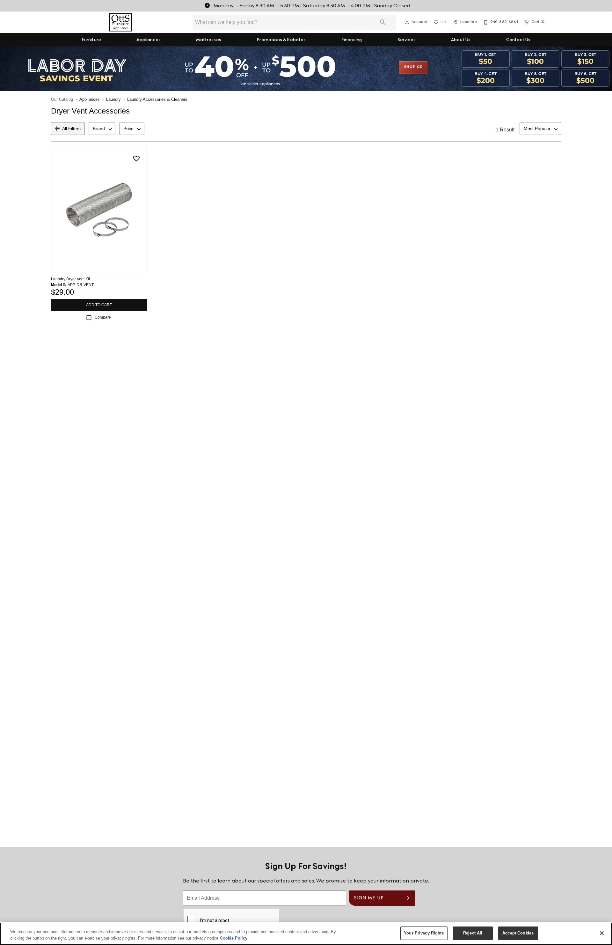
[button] (407, 22)
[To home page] (121, 22)
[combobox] (102, 128)
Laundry (113, 99)
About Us (460, 40)
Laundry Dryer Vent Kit (70, 279)
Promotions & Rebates (281, 40)
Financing (351, 40)
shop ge (413, 67)
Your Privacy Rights (424, 933)
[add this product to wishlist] (136, 158)
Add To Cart (99, 305)
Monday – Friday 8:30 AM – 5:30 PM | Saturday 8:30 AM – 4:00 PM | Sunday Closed (311, 6)
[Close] (602, 933)
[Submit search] (383, 22)
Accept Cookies (518, 933)
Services (406, 40)
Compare (103, 317)
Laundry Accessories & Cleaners (157, 99)
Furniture (91, 40)
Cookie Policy (233, 938)
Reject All (472, 933)
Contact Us (518, 40)
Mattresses (208, 40)
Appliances (148, 40)
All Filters (71, 128)
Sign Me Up (369, 898)
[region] (306, 933)
